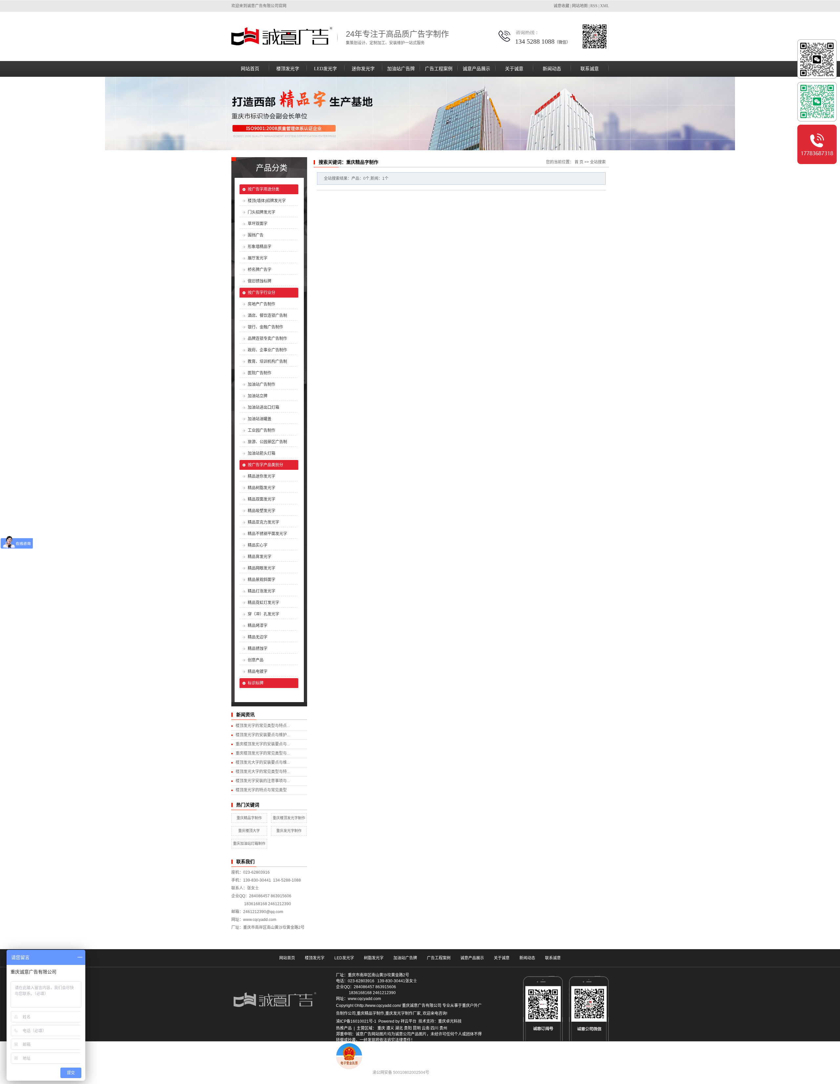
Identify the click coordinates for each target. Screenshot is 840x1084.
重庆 (381, 1028)
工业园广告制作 (261, 430)
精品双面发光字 (261, 499)
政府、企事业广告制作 (267, 350)
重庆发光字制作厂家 (403, 1013)
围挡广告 (255, 235)
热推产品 (344, 1028)
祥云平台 (408, 1021)
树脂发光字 (374, 958)
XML (604, 6)
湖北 (399, 1028)
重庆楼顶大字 (249, 831)
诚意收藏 (561, 6)
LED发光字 (325, 68)
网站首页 (250, 68)
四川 (434, 1028)
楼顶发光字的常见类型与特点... (263, 725)
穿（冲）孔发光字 (263, 614)
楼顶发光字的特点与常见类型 (261, 790)
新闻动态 (552, 68)
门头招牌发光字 (261, 212)
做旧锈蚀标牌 (259, 281)
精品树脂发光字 (261, 488)
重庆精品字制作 (249, 818)
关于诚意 (514, 68)
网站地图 (580, 6)
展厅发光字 (257, 258)
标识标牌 (255, 683)
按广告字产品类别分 (265, 465)
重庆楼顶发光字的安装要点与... (263, 744)
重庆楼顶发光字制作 (289, 818)
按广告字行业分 (261, 292)
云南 (426, 1028)
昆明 (417, 1028)
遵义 (390, 1028)
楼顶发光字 (287, 68)
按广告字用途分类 (263, 189)
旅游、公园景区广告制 (267, 442)
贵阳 (408, 1028)
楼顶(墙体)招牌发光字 (267, 200)
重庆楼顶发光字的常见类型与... (263, 753)
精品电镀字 (257, 671)
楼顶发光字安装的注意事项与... (263, 781)
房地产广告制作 (261, 304)
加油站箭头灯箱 (261, 453)
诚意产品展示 (476, 68)
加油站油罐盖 (259, 419)
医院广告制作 (259, 373)
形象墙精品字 (259, 246)
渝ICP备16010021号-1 (356, 1021)
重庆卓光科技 (450, 1021)
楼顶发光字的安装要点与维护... (263, 735)
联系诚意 (589, 68)
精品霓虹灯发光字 (263, 602)
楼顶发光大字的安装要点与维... (263, 762)
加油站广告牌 (401, 68)
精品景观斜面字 (261, 579)
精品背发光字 (259, 556)
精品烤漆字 (257, 625)
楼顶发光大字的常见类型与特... (263, 771)
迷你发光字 (363, 68)
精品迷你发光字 (261, 476)
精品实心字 (257, 545)
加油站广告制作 (261, 384)
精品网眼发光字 (261, 568)
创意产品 (255, 660)
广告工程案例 (438, 68)
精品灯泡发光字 (261, 591)
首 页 (579, 162)
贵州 (443, 1028)
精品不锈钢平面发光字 (267, 534)
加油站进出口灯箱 (263, 407)
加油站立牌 (257, 396)
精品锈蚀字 (257, 648)
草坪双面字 (257, 223)
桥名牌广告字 (259, 269)
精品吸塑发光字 (261, 511)
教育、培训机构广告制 (267, 361)
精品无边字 (257, 637)
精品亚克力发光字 (263, 522)
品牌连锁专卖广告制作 (267, 338)
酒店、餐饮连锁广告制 (267, 315)
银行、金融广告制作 (265, 327)
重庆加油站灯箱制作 (249, 843)
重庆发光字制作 (289, 831)
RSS (594, 6)
